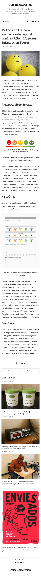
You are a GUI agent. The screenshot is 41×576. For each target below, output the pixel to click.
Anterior (11, 371)
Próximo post (30, 371)
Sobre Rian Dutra (20, 560)
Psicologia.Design (20, 4)
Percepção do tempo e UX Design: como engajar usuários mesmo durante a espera (19, 448)
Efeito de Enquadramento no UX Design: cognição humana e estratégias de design (19, 413)
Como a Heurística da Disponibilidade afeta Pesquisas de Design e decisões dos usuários (17, 483)
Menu (6, 21)
